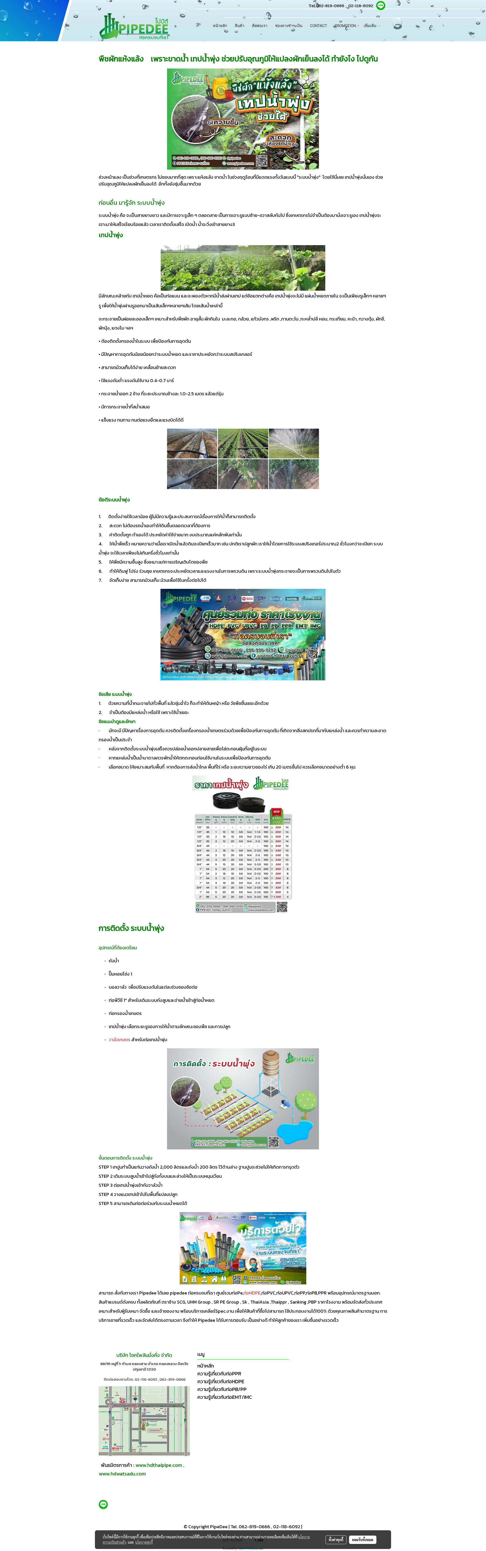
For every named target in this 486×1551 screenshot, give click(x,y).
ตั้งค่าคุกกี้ (336, 1539)
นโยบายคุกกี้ (144, 1542)
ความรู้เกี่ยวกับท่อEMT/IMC (224, 1397)
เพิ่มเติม (370, 26)
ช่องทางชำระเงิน (288, 26)
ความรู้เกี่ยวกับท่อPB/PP (222, 1389)
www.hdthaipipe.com (158, 1465)
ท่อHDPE (252, 1292)
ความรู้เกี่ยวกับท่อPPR (219, 1373)
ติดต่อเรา (259, 26)
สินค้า (239, 26)
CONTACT (318, 26)
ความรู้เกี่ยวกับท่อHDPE (220, 1381)
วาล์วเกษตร (120, 1039)
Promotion (345, 26)
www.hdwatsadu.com (122, 1473)
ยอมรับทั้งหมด (362, 1539)
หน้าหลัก (220, 26)
